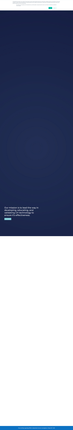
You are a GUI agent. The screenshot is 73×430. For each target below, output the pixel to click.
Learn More (7, 219)
